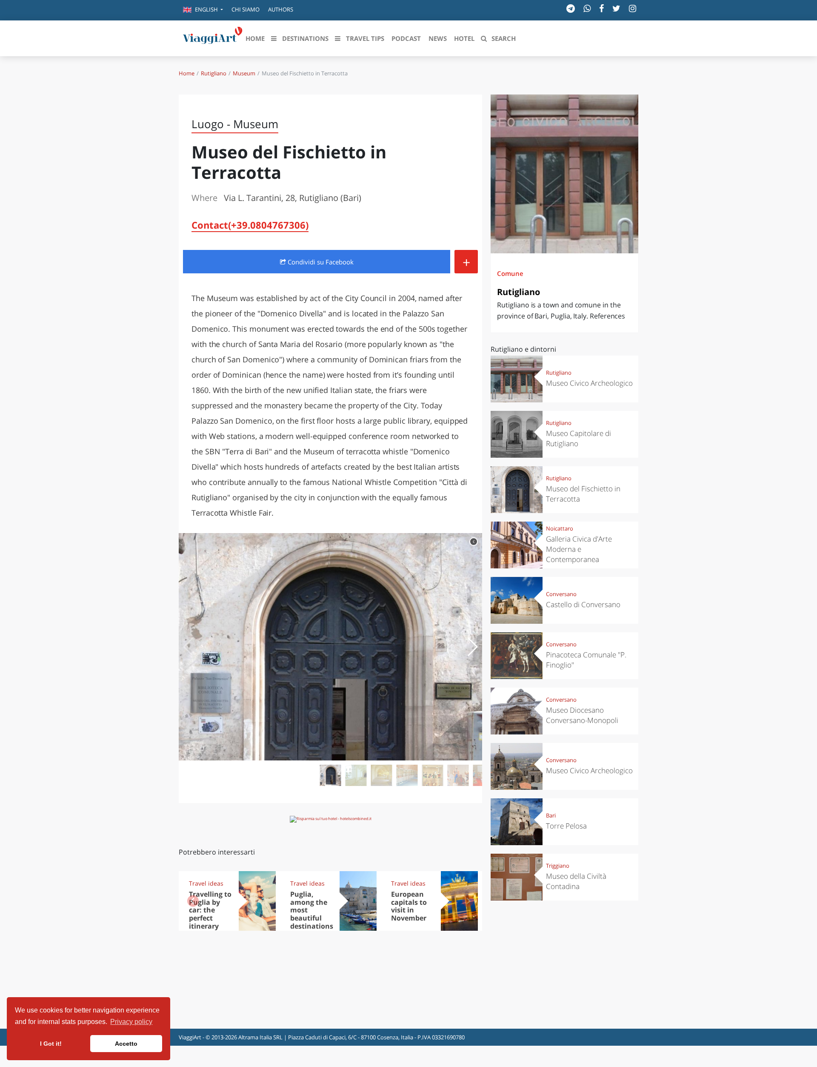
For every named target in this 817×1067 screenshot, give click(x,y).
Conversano (561, 594)
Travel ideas (206, 883)
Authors (280, 9)
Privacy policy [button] (131, 1021)
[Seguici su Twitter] (616, 8)
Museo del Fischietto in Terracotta (583, 494)
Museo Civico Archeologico (589, 383)
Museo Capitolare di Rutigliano (578, 438)
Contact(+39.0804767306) (250, 224)
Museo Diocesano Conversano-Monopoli (582, 715)
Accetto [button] (126, 1043)
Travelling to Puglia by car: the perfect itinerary (210, 910)
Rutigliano (213, 73)
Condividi (320, 262)
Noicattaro (559, 528)
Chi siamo (245, 9)
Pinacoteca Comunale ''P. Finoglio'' (586, 660)
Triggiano (557, 865)
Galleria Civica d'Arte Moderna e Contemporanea (579, 549)
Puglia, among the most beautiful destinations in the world (311, 914)
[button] (203, 10)
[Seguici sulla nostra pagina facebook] (601, 8)
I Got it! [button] (51, 1043)
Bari (551, 815)
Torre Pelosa (566, 826)
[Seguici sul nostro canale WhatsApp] (587, 8)
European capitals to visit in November (409, 906)
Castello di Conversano (583, 604)
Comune (510, 273)
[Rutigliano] (564, 174)
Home (186, 73)
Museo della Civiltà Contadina (576, 881)
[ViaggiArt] (213, 37)
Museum (244, 73)
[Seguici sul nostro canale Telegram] (570, 8)
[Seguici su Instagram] (632, 8)
